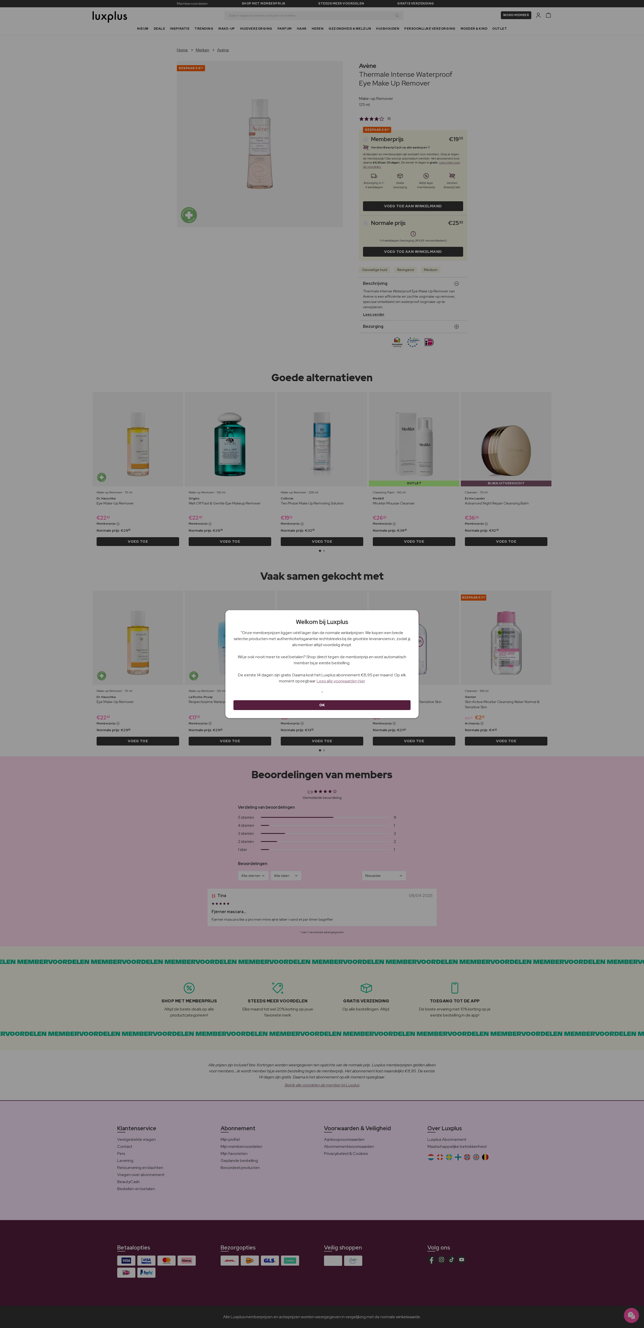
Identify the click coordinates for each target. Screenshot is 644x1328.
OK (322, 705)
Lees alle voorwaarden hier (341, 681)
